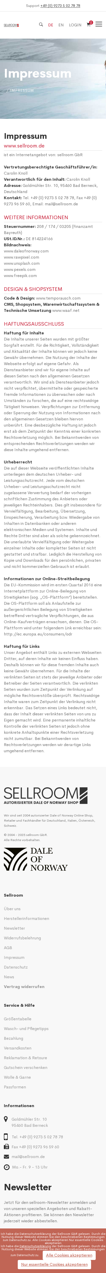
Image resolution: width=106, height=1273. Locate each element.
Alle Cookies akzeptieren (69, 1255)
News (9, 977)
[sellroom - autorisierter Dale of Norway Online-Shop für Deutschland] (53, 795)
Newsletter (14, 928)
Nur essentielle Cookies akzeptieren (54, 1264)
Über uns (12, 908)
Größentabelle (17, 1019)
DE (50, 25)
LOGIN (75, 25)
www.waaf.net (66, 310)
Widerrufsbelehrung (22, 938)
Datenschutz (16, 967)
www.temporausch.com (58, 298)
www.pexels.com (20, 269)
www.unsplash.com (22, 263)
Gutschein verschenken (25, 1067)
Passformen (15, 1087)
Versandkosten (17, 1048)
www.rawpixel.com (21, 257)
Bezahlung (13, 1038)
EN (61, 25)
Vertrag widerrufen (24, 986)
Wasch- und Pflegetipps (26, 1028)
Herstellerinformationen (26, 918)
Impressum (14, 957)
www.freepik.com (20, 275)
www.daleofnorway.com (26, 251)
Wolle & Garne (17, 1077)
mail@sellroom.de (61, 204)
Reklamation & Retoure (25, 1057)
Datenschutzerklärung (35, 1233)
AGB (8, 947)
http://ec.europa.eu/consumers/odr (38, 634)
